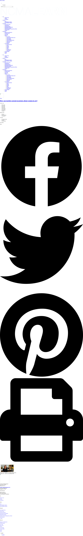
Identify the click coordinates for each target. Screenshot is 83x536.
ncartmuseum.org (3, 2)
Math (7, 86)
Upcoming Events (7, 24)
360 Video (8, 41)
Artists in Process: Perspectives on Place (11, 28)
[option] (42, 534)
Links (6, 53)
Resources (4, 31)
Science (8, 48)
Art (3, 16)
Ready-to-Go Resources (8, 32)
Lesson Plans (7, 43)
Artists (6, 18)
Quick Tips (1, 525)
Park (5, 59)
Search (2, 6)
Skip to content (2, 0)
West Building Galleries (8, 22)
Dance (8, 45)
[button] (41, 166)
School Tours (7, 25)
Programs (4, 23)
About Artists (9, 38)
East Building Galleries (8, 21)
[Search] (12, 6)
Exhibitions (6, 19)
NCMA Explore (7, 33)
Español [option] (3, 534)
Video (1, 98)
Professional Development (9, 27)
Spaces (4, 20)
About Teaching (9, 79)
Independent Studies (8, 66)
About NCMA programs (10, 40)
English (8, 85)
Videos (6, 35)
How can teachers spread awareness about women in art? (18, 101)
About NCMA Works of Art (11, 37)
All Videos (8, 36)
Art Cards (6, 72)
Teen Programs (7, 29)
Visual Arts (8, 50)
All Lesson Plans (9, 44)
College (6, 30)
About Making (9, 39)
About (2, 1)
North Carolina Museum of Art (5, 487)
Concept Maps (7, 51)
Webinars (8, 42)
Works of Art (7, 17)
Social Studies (9, 49)
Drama (8, 46)
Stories (6, 52)
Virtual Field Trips (7, 26)
